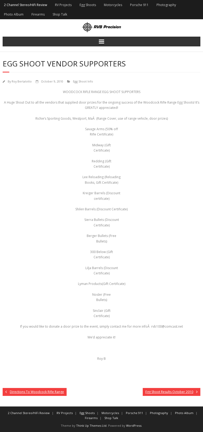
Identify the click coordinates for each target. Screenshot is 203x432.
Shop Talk (60, 14)
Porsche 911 (139, 5)
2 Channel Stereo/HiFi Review (25, 5)
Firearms (38, 14)
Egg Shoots (88, 5)
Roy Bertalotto (22, 81)
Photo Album (14, 14)
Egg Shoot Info (83, 81)
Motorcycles (113, 5)
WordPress (133, 426)
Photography (166, 5)
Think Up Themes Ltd (91, 426)
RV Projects (63, 5)
